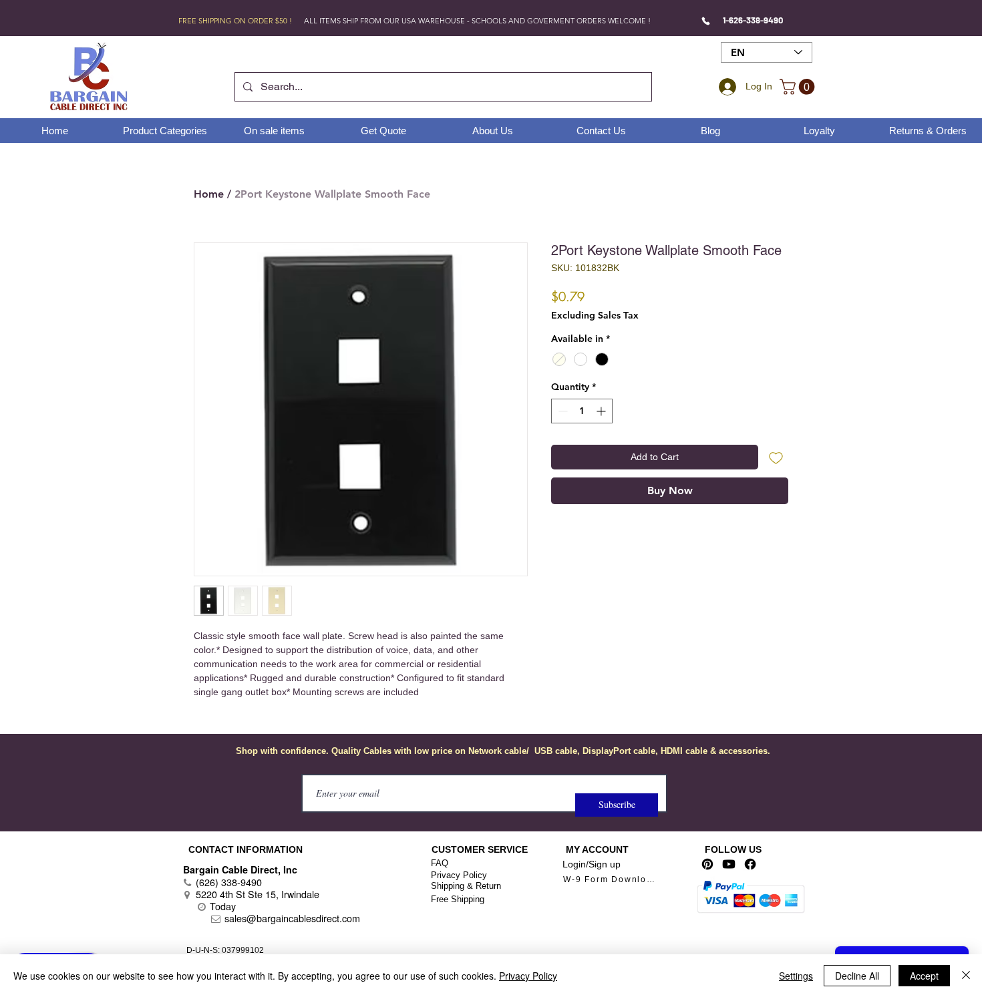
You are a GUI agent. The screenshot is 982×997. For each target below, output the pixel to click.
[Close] (966, 975)
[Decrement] (561, 411)
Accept (924, 975)
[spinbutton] (582, 411)
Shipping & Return (466, 886)
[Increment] (602, 411)
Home (209, 194)
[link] (799, 87)
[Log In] (725, 86)
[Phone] (705, 20)
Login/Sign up (591, 864)
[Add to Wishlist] (776, 457)
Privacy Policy (459, 875)
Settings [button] (796, 975)
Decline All (857, 975)
